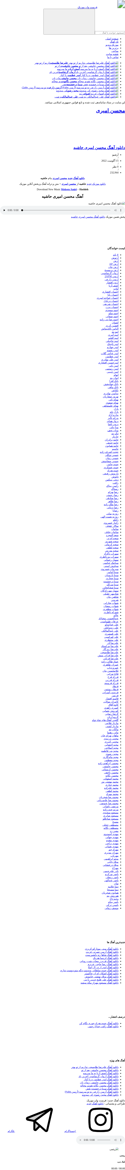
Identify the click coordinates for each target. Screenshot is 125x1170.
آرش (115, 261)
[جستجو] (69, 22)
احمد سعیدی (111, 310)
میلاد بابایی (112, 862)
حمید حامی (112, 464)
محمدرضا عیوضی (108, 803)
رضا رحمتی (112, 495)
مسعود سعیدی (110, 812)
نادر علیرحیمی (110, 871)
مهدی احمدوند (111, 834)
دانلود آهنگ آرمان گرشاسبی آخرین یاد (98, 1076)
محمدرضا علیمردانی (107, 800)
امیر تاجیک (112, 344)
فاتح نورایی (112, 674)
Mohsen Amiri (69, 189)
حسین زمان (112, 458)
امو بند (115, 331)
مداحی (114, 51)
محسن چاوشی (110, 766)
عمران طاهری (110, 664)
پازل (116, 408)
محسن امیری (110, 110)
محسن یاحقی (111, 772)
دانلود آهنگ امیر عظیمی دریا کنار (101, 1079)
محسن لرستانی (110, 769)
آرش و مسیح (111, 270)
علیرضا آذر (112, 643)
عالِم (115, 615)
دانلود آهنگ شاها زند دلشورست (101, 955)
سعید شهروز (111, 541)
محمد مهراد (112, 794)
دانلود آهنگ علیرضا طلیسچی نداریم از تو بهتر (94, 1067)
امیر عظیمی (111, 356)
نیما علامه (113, 886)
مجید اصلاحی (111, 747)
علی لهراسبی (111, 637)
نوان (116, 883)
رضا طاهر (113, 501)
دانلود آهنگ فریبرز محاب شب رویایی (99, 961)
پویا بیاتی (113, 427)
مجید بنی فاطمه (109, 751)
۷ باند (115, 254)
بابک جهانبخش (111, 384)
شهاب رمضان (111, 606)
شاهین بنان (112, 596)
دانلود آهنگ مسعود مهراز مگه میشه (99, 982)
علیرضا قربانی (110, 658)
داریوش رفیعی (110, 473)
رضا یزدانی (112, 507)
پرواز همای (112, 421)
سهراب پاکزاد (111, 553)
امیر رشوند (112, 350)
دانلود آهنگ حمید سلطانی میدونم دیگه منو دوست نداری (89, 970)
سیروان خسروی (109, 569)
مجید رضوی (112, 754)
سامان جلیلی (111, 532)
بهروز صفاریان (110, 396)
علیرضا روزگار (110, 649)
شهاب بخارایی (111, 603)
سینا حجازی (112, 578)
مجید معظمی (111, 760)
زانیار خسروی (111, 522)
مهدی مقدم (112, 840)
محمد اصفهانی (110, 778)
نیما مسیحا (112, 889)
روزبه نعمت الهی (109, 516)
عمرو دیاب (112, 667)
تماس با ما (112, 57)
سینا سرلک (112, 584)
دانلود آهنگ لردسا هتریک (105, 958)
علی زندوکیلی (111, 627)
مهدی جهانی (111, 837)
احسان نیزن (112, 307)
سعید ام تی (112, 538)
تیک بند (114, 433)
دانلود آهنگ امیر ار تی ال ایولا (103, 967)
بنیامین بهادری (110, 393)
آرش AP (113, 264)
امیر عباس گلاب (109, 353)
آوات (115, 288)
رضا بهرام (113, 492)
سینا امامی (112, 572)
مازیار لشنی (111, 726)
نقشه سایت (112, 54)
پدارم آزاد (113, 415)
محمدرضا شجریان (108, 797)
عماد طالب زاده (109, 661)
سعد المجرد (112, 535)
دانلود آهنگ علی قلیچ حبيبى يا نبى (100, 979)
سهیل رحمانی (111, 559)
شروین (114, 600)
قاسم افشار (111, 698)
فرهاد (115, 686)
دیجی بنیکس (111, 479)
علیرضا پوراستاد (109, 646)
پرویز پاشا (113, 424)
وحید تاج (114, 898)
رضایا (115, 510)
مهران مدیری (111, 852)
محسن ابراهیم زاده (108, 763)
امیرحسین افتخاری (108, 362)
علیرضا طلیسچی (109, 652)
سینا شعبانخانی (110, 587)
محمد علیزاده (111, 788)
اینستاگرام (70, 1131)
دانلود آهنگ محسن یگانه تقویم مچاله (99, 1085)
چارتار (115, 436)
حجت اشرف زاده (109, 452)
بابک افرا (113, 381)
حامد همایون (111, 445)
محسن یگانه (111, 775)
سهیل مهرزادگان (109, 590)
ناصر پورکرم (111, 874)
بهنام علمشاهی (110, 405)
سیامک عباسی (110, 563)
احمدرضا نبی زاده (109, 319)
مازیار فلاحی (111, 723)
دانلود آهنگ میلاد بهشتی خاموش (101, 976)
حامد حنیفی (112, 442)
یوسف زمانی (111, 908)
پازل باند (114, 412)
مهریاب (114, 855)
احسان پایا (113, 294)
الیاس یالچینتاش (109, 328)
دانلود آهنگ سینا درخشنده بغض (102, 1088)
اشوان (115, 322)
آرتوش (114, 257)
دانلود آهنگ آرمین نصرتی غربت (102, 952)
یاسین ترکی (112, 905)
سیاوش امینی (111, 566)
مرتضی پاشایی (110, 806)
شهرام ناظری (111, 612)
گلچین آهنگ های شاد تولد (105, 720)
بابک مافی (113, 387)
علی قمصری (111, 633)
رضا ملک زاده (111, 504)
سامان (114, 529)
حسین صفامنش (109, 461)
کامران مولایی (110, 701)
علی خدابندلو (111, 624)
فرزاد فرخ (113, 677)
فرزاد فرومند (111, 683)
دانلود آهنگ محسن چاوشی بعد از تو (99, 1070)
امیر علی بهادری (109, 359)
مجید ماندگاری (110, 757)
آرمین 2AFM (111, 276)
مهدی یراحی (111, 843)
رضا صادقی (112, 498)
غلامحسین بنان (110, 670)
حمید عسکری (111, 467)
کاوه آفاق (113, 704)
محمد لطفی (112, 791)
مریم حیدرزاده (110, 809)
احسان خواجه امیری (107, 298)
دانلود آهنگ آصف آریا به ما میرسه (100, 1073)
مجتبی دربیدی (111, 738)
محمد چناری (111, 784)
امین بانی (113, 365)
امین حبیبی (112, 371)
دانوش (114, 476)
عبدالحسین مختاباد (108, 618)
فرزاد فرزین (111, 680)
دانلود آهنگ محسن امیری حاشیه (99, 147)
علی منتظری (111, 640)
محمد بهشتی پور (109, 781)
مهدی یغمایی (111, 846)
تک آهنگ (114, 41)
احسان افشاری (110, 291)
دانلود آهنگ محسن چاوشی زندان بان (99, 1082)
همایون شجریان (110, 892)
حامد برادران (111, 439)
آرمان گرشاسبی (109, 273)
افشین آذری (112, 325)
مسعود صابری (110, 815)
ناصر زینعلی (112, 877)
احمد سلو (113, 313)
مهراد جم (113, 849)
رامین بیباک (112, 486)
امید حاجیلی (112, 341)
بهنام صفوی (112, 402)
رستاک (114, 489)
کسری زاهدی (111, 707)
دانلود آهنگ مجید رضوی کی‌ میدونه (100, 1094)
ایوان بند (114, 378)
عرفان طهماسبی (109, 621)
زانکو (115, 519)
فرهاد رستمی (111, 689)
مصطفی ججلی (110, 825)
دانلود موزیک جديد (96, 183)
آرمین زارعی (111, 279)
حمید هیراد (112, 470)
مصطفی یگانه (111, 828)
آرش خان (113, 267)
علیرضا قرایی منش (108, 655)
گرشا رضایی (111, 714)
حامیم (115, 449)
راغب (115, 482)
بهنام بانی (113, 399)
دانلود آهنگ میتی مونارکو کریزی (101, 948)
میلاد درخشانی (110, 865)
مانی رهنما (112, 732)
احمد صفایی (112, 316)
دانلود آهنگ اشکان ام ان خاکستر (101, 973)
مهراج (115, 868)
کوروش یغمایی (110, 710)
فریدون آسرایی (110, 692)
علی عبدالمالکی (109, 630)
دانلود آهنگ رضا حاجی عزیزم (103, 964)
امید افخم (113, 338)
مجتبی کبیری (111, 741)
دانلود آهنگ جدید (95, 1103)
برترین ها (113, 48)
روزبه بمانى (112, 513)
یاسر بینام (113, 902)
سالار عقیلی (111, 526)
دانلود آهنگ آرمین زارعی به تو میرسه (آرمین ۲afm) (91, 1091)
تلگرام (11, 1131)
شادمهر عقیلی (110, 593)
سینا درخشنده (111, 581)
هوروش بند (112, 895)
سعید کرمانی (111, 544)
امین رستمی (111, 368)
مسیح (115, 821)
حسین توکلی (111, 455)
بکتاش (114, 390)
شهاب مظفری (110, 609)
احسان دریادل (111, 301)
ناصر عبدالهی (111, 880)
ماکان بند (113, 729)
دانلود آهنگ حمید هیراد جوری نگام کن (98, 1023)
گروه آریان (112, 717)
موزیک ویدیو (112, 44)
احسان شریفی (110, 304)
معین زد (114, 831)
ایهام (116, 375)
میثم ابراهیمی (111, 858)
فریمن (115, 695)
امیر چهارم (112, 347)
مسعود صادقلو (110, 818)
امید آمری (113, 334)
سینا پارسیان (111, 575)
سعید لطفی (112, 547)
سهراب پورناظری (109, 556)
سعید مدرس (111, 550)
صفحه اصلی (111, 38)
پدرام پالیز (113, 418)
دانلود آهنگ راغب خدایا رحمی (103, 1026)
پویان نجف (112, 430)
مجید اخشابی (111, 744)
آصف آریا (113, 285)
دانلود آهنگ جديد (76, 178)
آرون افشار (112, 282)
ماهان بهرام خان (109, 735)
